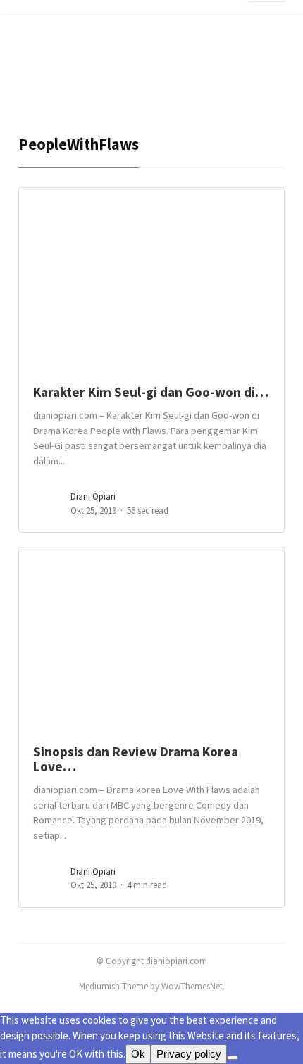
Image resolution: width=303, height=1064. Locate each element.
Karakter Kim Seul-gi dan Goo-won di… (150, 392)
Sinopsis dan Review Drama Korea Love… (135, 759)
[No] (232, 1058)
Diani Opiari (93, 496)
